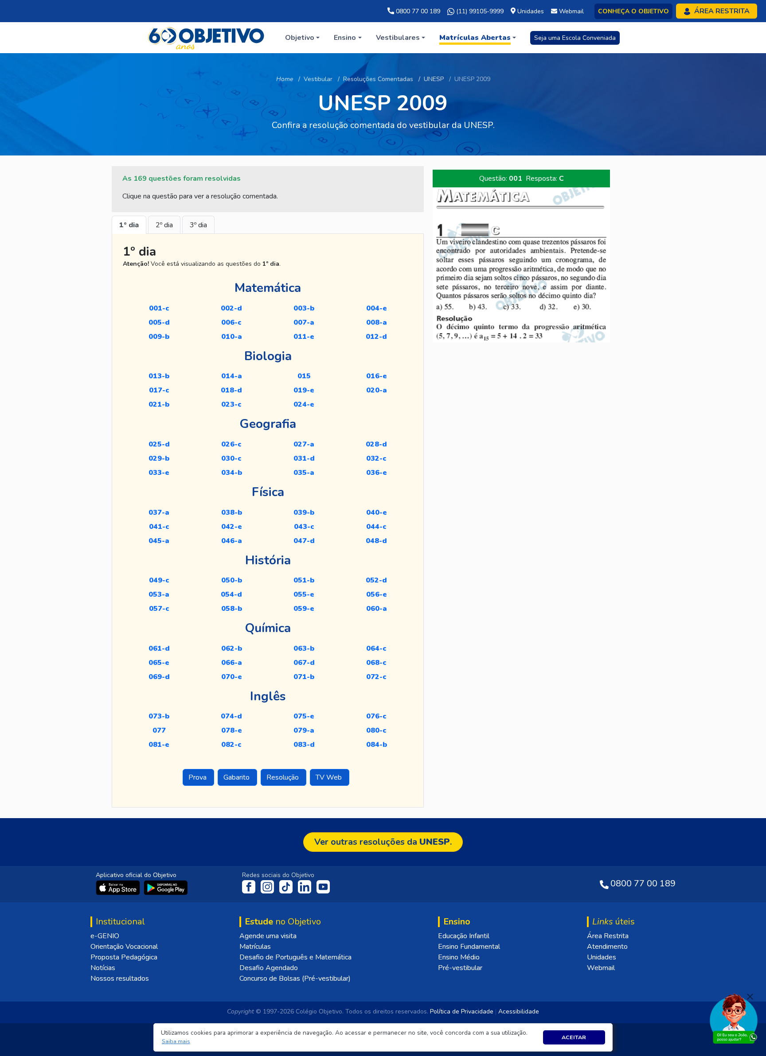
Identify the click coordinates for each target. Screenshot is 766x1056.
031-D (304, 458)
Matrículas (255, 946)
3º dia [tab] (198, 225)
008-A (376, 322)
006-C (231, 322)
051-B (303, 580)
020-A (376, 390)
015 (304, 376)
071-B (303, 677)
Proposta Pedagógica (123, 957)
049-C (159, 580)
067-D (304, 663)
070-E (231, 677)
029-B (159, 458)
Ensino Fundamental (469, 946)
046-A (231, 541)
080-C (376, 730)
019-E (303, 390)
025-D (159, 444)
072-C (376, 677)
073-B (159, 716)
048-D (376, 541)
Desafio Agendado (268, 968)
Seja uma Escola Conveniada (575, 38)
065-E (159, 663)
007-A (303, 322)
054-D (231, 594)
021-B (159, 404)
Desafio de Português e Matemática (295, 957)
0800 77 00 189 (417, 11)
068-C (376, 663)
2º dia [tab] (164, 225)
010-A (231, 337)
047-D (304, 541)
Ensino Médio (459, 957)
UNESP (434, 79)
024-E (303, 404)
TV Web (330, 777)
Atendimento (607, 946)
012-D (376, 337)
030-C (231, 458)
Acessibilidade (518, 1011)
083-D (304, 744)
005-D (159, 322)
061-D (159, 648)
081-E (159, 744)
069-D (159, 677)
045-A (159, 541)
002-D (231, 308)
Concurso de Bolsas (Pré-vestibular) (295, 978)
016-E (376, 376)
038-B (231, 512)
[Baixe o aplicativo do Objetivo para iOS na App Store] (119, 887)
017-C (159, 390)
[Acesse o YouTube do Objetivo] (323, 886)
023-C (231, 404)
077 (159, 730)
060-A (376, 608)
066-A (231, 663)
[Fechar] (750, 996)
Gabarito (237, 777)
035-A (303, 473)
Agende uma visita (268, 936)
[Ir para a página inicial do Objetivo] (206, 37)
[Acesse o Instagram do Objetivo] (268, 886)
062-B (231, 648)
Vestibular (318, 79)
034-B (231, 473)
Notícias (102, 968)
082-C (231, 744)
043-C (304, 527)
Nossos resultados (119, 978)
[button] (176, 1041)
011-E (303, 337)
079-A (303, 730)
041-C (159, 527)
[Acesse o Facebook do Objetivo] (250, 886)
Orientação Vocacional (124, 946)
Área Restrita (608, 936)
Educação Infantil (463, 936)
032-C (376, 458)
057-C (159, 608)
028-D (376, 444)
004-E (376, 308)
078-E (231, 730)
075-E (303, 716)
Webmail (601, 968)
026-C (231, 444)
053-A (159, 594)
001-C (159, 308)
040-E (376, 512)
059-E (303, 608)
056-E (376, 594)
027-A (303, 444)
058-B (231, 608)
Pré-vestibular (460, 968)
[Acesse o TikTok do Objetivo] (286, 886)
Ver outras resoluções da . (383, 842)
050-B (231, 580)
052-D (376, 580)
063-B (303, 648)
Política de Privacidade (461, 1011)
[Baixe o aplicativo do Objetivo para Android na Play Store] (166, 887)
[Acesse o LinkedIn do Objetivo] (305, 886)
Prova (198, 777)
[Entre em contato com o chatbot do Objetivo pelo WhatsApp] (733, 1018)
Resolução (283, 777)
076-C (376, 716)
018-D (231, 390)
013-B (159, 376)
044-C (376, 527)
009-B (159, 337)
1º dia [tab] (129, 225)
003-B (303, 308)
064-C (376, 648)
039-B (303, 512)
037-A (159, 512)
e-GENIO (104, 936)
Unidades (601, 957)
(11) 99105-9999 (479, 11)
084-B (376, 744)
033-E (159, 473)
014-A (231, 376)
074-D (231, 716)
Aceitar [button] (574, 1037)
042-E (231, 527)
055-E (303, 594)
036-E (376, 473)
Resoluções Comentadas (378, 79)
